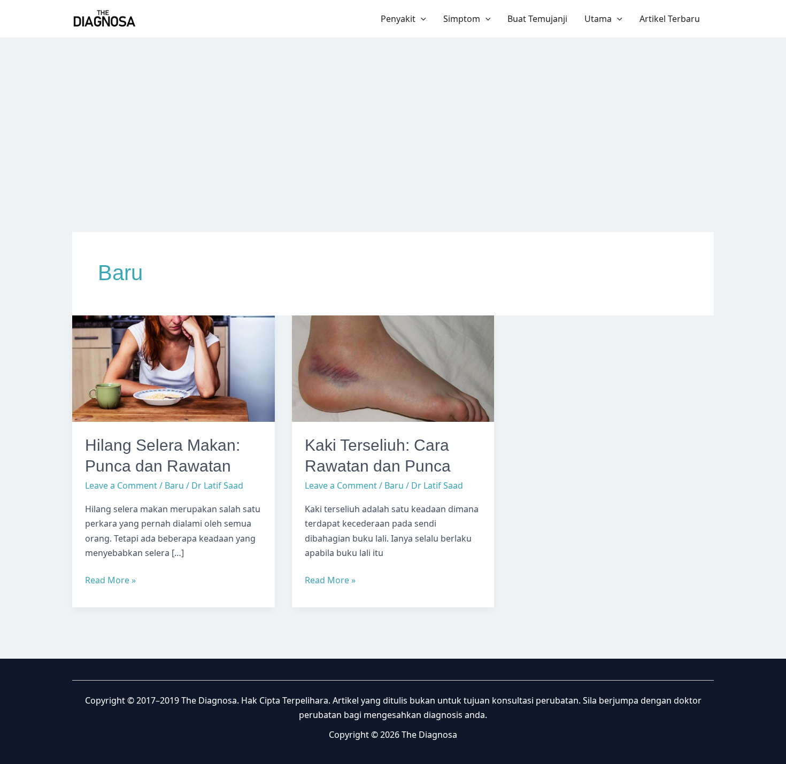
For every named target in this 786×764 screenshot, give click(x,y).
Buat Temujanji (537, 19)
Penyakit (398, 19)
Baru (174, 485)
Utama (598, 19)
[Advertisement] (393, 117)
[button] (420, 18)
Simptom (461, 19)
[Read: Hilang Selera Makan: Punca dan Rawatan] (173, 368)
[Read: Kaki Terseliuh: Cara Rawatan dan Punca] (393, 368)
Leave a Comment (121, 485)
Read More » (110, 581)
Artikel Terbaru (669, 19)
